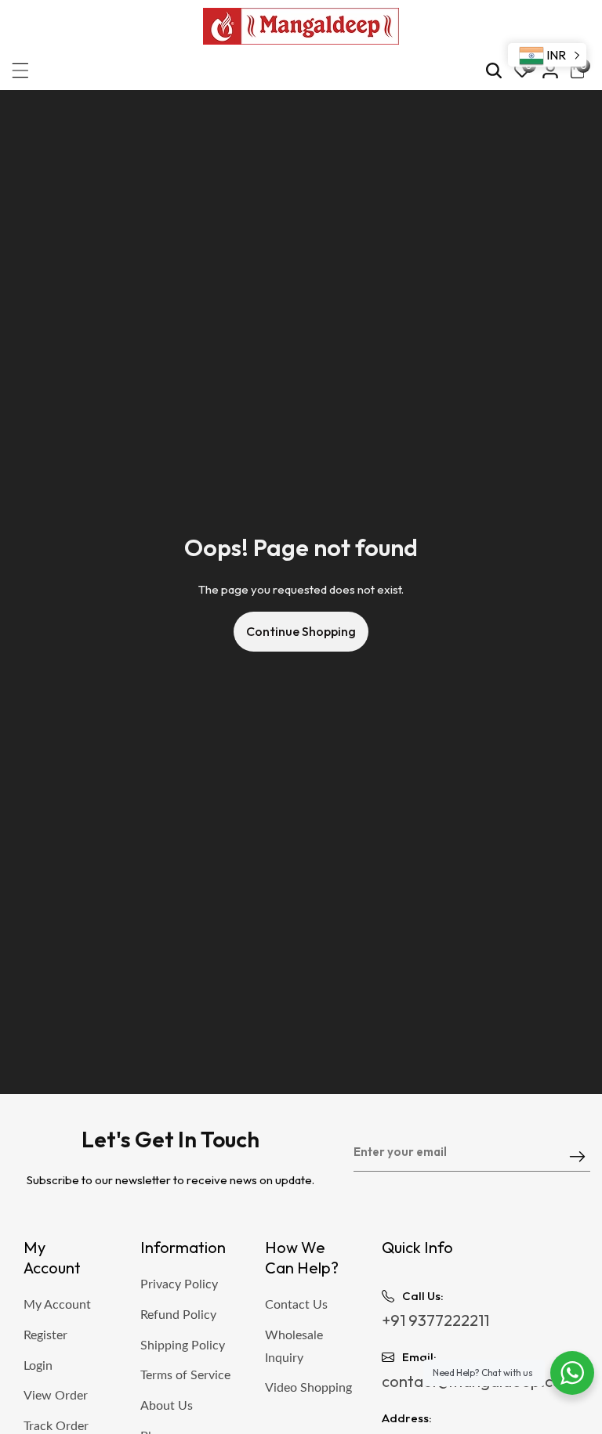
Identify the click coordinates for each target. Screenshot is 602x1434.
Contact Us (296, 1305)
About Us (166, 1406)
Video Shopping (308, 1388)
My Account (57, 1305)
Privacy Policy (179, 1284)
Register (45, 1335)
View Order (56, 1395)
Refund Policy (178, 1315)
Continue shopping (301, 631)
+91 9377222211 (435, 1320)
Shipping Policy (182, 1345)
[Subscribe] (577, 1157)
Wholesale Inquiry (294, 1346)
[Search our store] (494, 70)
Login (38, 1366)
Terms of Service (185, 1375)
